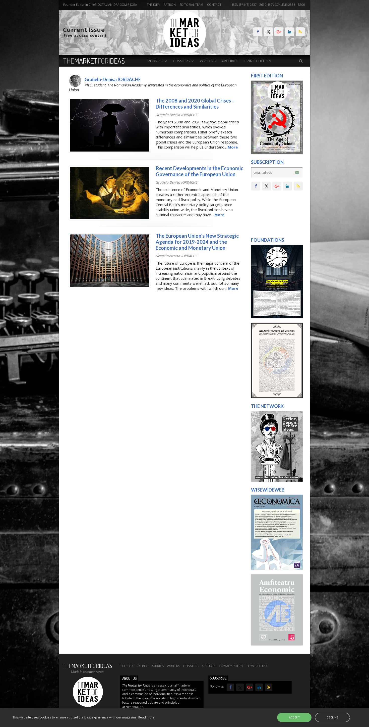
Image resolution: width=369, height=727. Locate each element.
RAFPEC (142, 666)
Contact (214, 5)
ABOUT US (129, 678)
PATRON (170, 5)
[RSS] (300, 31)
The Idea (153, 5)
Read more (146, 717)
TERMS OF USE (257, 666)
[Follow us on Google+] (278, 31)
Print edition (257, 61)
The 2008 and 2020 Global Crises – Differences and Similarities (195, 104)
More (233, 147)
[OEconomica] (277, 568)
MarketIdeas (94, 60)
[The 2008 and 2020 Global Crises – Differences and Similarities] (109, 151)
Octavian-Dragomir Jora (117, 5)
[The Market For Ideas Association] (277, 317)
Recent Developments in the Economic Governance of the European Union (199, 171)
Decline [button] (332, 717)
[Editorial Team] (277, 480)
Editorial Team (191, 5)
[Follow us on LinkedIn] (289, 31)
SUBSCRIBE (218, 678)
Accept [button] (294, 717)
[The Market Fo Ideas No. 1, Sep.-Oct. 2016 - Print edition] (277, 153)
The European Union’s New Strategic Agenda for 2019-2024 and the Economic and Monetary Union (197, 242)
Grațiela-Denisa (176, 114)
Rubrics (157, 666)
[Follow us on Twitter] (268, 31)
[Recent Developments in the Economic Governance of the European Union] (109, 219)
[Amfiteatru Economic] (277, 644)
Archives (229, 61)
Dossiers (191, 666)
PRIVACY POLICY (231, 666)
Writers (208, 61)
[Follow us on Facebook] (257, 31)
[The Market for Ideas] (184, 53)
